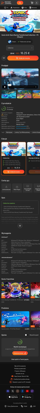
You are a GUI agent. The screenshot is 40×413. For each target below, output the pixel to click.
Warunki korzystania (20, 366)
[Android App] (26, 396)
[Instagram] (18, 391)
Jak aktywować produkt (23, 116)
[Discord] (8, 391)
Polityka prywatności (20, 368)
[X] (13, 391)
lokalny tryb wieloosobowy (22, 132)
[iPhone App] (13, 396)
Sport (22, 124)
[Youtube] (27, 391)
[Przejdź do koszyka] (32, 2)
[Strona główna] (6, 2)
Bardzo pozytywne (21, 126)
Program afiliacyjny (20, 371)
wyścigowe (9, 132)
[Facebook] (22, 391)
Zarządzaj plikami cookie (20, 403)
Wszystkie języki (34, 335)
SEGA (17, 120)
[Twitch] (32, 391)
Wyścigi (18, 124)
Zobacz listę (19, 113)
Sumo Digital (19, 118)
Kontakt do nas (20, 373)
